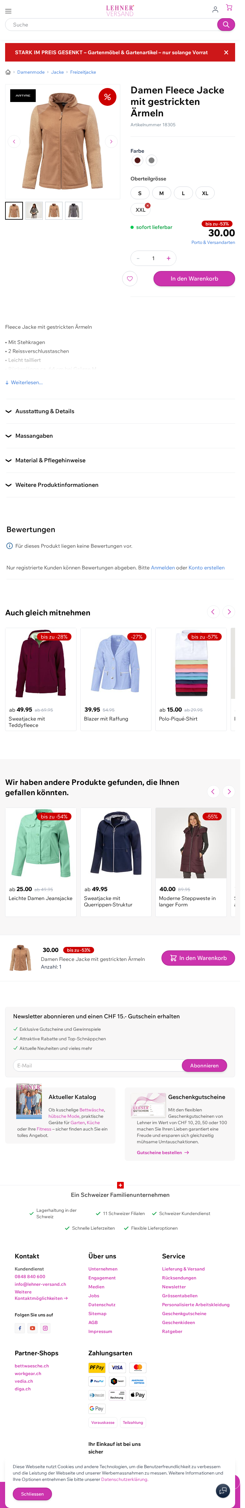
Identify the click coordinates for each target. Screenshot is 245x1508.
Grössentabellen (179, 1296)
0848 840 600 (30, 1276)
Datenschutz (101, 1304)
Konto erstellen (207, 567)
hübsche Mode (63, 1116)
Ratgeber (172, 1331)
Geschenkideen (178, 1322)
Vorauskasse (103, 1422)
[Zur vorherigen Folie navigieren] (213, 611)
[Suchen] (226, 24)
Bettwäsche (91, 1110)
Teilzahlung (133, 1422)
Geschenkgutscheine (184, 1313)
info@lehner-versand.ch (40, 1284)
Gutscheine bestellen (159, 1152)
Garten (78, 1122)
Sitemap (97, 1313)
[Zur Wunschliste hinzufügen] (129, 278)
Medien (96, 1287)
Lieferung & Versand (183, 1269)
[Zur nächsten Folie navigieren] (228, 611)
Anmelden (163, 567)
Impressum (100, 1331)
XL (205, 193)
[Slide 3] (54, 211)
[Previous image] (14, 141)
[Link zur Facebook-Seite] (21, 1328)
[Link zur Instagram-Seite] (45, 1328)
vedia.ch (24, 1381)
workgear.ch (28, 1373)
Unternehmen (102, 1269)
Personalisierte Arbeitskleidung (196, 1304)
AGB (93, 1322)
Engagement (102, 1278)
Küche (93, 1122)
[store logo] (120, 10)
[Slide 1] (14, 211)
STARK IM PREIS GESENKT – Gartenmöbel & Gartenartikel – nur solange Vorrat (111, 52)
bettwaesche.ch (32, 1366)
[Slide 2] (34, 211)
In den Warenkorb (194, 278)
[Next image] (111, 141)
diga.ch (23, 1389)
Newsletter (174, 1287)
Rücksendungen (179, 1278)
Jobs (93, 1296)
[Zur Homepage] (8, 72)
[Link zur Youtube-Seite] (33, 1328)
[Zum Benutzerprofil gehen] (217, 9)
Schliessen (32, 1494)
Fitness (44, 1129)
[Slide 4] (73, 211)
